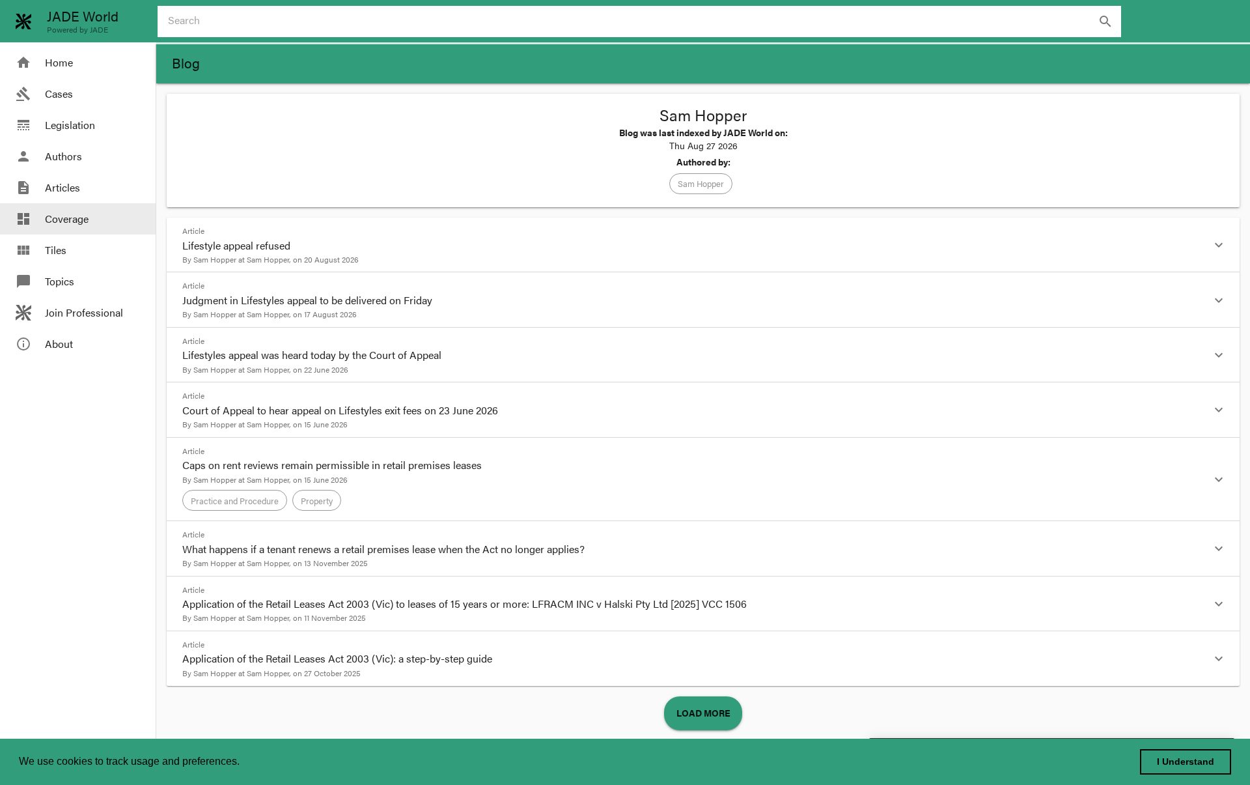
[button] (700, 183)
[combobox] (644, 21)
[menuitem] (78, 62)
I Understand (1185, 761)
